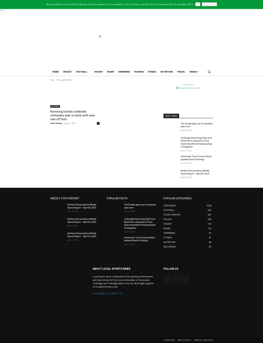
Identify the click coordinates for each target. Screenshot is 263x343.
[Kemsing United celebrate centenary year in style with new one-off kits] (75, 95)
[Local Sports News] (74, 38)
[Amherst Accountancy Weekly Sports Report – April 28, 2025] (170, 174)
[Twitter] (167, 279)
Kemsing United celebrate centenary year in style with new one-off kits (72, 115)
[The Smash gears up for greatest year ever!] (170, 127)
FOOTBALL (55, 106)
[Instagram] (176, 279)
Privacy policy (209, 4)
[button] (209, 71)
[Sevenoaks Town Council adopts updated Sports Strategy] (170, 160)
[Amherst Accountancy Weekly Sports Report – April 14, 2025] (57, 237)
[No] (259, 4)
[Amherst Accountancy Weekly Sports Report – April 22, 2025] (57, 223)
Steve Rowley (56, 123)
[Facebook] (185, 279)
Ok (197, 4)
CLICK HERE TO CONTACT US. (108, 293)
